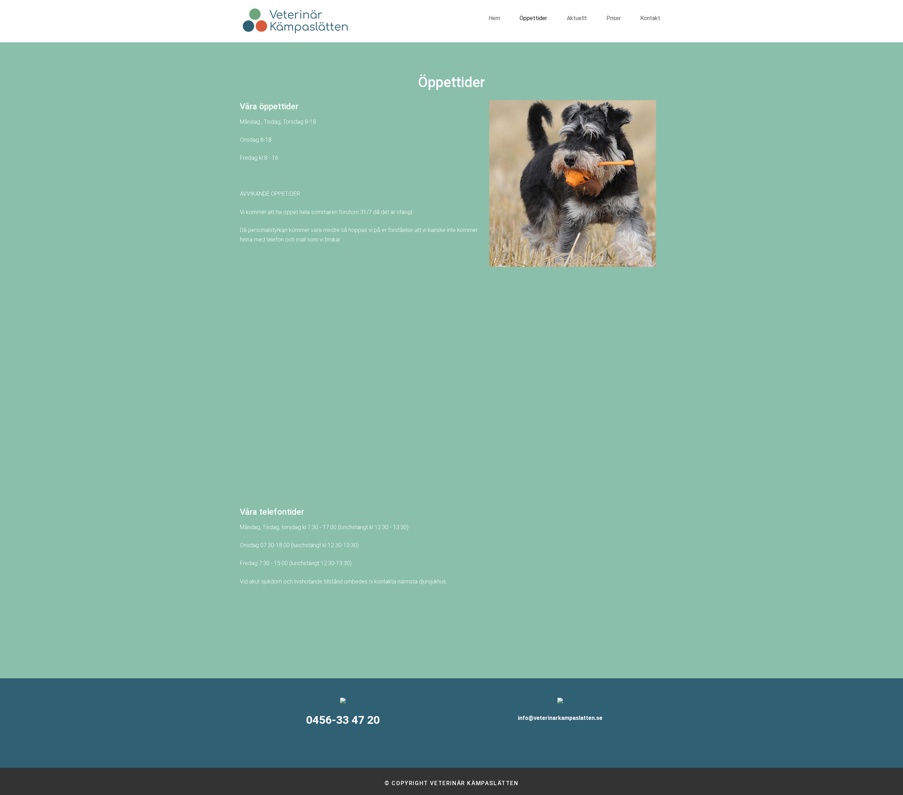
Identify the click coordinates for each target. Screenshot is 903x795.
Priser (613, 18)
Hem (494, 18)
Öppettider (533, 18)
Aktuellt (577, 18)
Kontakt (650, 18)
